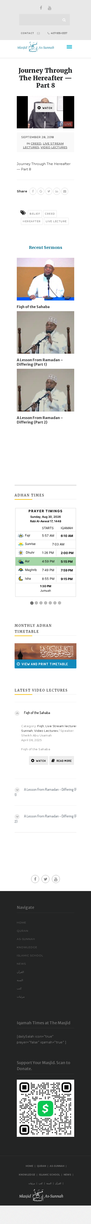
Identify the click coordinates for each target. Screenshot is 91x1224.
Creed (36, 143)
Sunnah (27, 730)
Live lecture (56, 221)
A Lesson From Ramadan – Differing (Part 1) (40, 362)
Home (21, 922)
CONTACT (27, 33)
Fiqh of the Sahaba (33, 306)
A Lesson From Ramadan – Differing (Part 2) (40, 419)
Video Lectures (54, 147)
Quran (22, 930)
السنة (20, 980)
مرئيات (21, 996)
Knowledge (27, 947)
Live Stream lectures (61, 726)
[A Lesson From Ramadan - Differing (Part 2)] (45, 392)
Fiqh (40, 726)
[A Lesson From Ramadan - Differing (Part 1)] (45, 334)
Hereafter (32, 221)
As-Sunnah (26, 939)
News (21, 963)
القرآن (20, 972)
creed (50, 213)
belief (35, 213)
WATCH (47, 108)
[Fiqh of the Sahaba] (45, 281)
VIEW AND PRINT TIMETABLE (39, 664)
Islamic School (30, 955)
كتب (19, 988)
